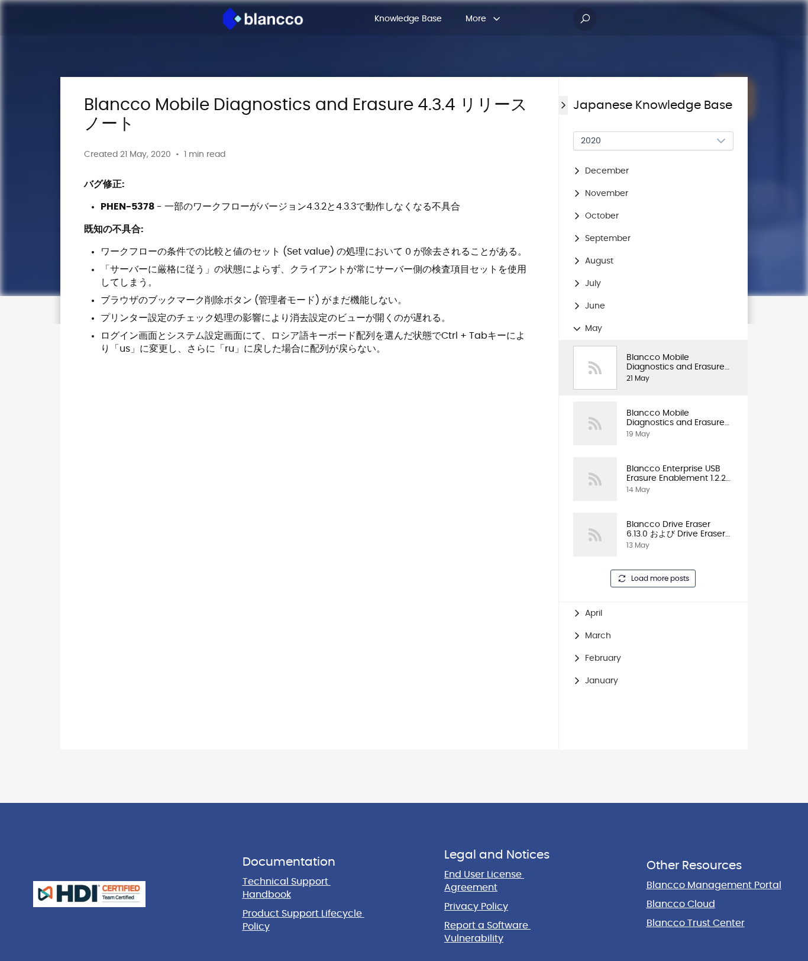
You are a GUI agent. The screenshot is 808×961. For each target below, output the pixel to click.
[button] (653, 171)
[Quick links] (263, 19)
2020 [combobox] (591, 141)
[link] (653, 368)
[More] (497, 19)
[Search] (585, 19)
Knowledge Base (408, 19)
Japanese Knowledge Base (652, 105)
